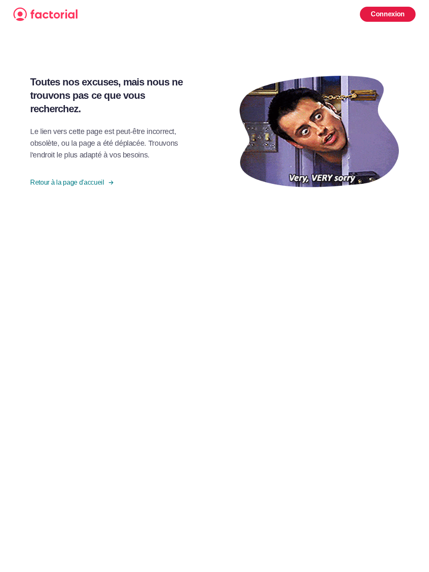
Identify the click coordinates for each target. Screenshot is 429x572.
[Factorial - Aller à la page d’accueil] (186, 14)
